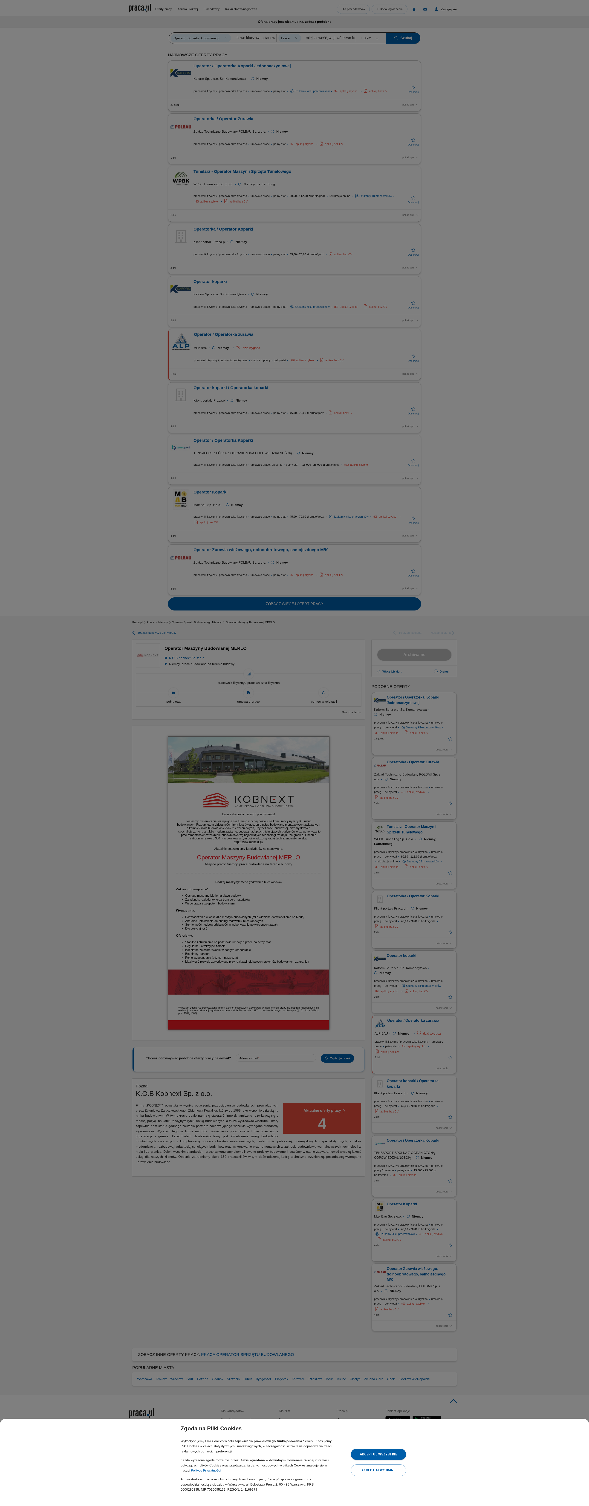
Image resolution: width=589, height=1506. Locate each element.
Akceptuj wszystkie (378, 1454)
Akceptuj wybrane (378, 1470)
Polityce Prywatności (206, 1470)
